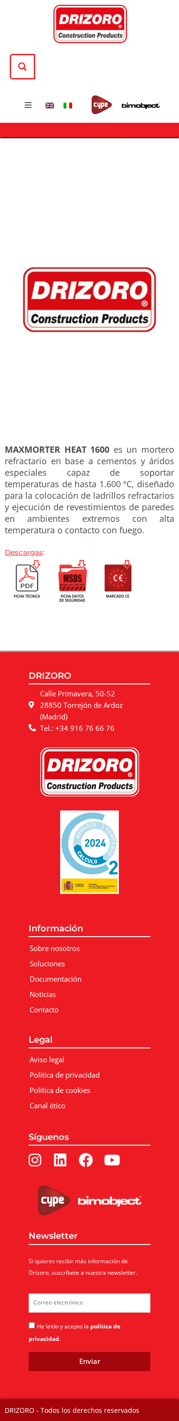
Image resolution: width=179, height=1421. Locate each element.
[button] (28, 105)
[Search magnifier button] (22, 66)
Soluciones (47, 963)
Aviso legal (47, 1059)
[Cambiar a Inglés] (50, 105)
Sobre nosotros (55, 948)
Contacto (44, 1009)
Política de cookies (60, 1090)
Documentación (56, 979)
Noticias (43, 994)
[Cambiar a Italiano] (68, 105)
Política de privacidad (65, 1075)
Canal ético (47, 1105)
